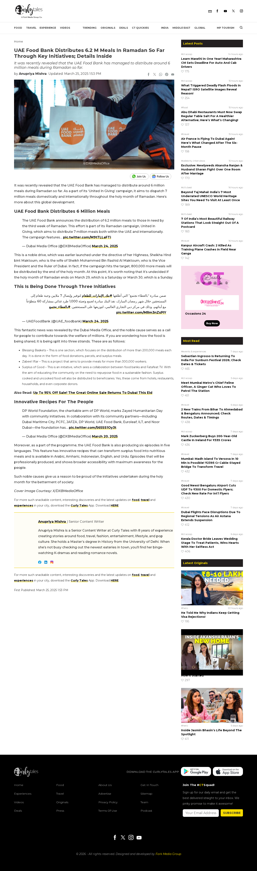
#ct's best (186, 187)
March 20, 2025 (105, 436)
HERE (114, 505)
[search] (239, 27)
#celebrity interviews (193, 160)
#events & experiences (193, 351)
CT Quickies (140, 27)
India (164, 27)
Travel (31, 27)
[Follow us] (162, 176)
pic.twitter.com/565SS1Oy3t (92, 427)
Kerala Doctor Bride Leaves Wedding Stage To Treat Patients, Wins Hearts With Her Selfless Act (210, 543)
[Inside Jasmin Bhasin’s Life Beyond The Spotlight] (212, 705)
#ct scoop (186, 54)
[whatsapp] (160, 75)
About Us (105, 785)
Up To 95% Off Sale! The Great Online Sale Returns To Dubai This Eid (92, 393)
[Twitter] (233, 11)
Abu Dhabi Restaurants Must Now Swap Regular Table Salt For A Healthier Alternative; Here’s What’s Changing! (211, 116)
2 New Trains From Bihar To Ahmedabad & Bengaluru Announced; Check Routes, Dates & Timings (212, 413)
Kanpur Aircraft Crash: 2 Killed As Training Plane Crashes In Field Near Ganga (208, 249)
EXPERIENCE (48, 27)
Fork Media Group (168, 854)
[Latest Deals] (212, 290)
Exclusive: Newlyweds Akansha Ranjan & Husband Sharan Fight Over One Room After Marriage (212, 169)
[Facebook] (217, 11)
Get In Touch (149, 785)
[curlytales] (26, 776)
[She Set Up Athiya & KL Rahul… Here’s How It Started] (212, 646)
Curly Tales (79, 505)
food (135, 500)
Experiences (22, 793)
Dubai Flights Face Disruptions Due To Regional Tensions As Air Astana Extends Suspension (210, 516)
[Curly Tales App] (196, 772)
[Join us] (140, 176)
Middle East (181, 27)
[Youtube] (225, 11)
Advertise (104, 793)
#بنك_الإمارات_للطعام (97, 296)
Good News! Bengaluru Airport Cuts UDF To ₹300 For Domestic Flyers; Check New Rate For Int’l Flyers (208, 489)
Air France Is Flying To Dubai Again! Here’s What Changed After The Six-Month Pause (209, 143)
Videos (65, 27)
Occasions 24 (195, 313)
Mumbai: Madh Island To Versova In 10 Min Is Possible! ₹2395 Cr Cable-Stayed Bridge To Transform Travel (210, 463)
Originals (108, 27)
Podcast (146, 810)
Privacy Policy (107, 802)
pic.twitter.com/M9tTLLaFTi (87, 237)
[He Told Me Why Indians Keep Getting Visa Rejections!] (212, 587)
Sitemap (146, 793)
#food (184, 107)
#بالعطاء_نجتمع (59, 307)
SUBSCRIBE (232, 813)
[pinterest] (166, 75)
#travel (185, 134)
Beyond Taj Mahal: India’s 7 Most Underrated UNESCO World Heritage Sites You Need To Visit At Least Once (210, 196)
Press (60, 810)
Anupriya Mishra (33, 74)
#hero (184, 608)
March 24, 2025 (105, 246)
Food (18, 27)
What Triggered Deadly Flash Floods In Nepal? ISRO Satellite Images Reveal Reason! (211, 89)
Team (144, 802)
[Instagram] (241, 11)
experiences (23, 505)
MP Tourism (225, 27)
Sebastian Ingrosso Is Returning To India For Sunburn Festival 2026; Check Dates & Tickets (211, 360)
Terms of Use (107, 810)
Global (199, 27)
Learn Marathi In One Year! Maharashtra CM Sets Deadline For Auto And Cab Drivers (211, 63)
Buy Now (212, 323)
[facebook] (148, 75)
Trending (90, 27)
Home (18, 41)
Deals (123, 27)
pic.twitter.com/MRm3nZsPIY (141, 312)
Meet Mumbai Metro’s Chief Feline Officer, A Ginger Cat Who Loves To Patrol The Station (208, 387)
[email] (172, 75)
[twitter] (154, 75)
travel (145, 500)
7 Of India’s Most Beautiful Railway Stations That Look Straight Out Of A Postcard (210, 223)
